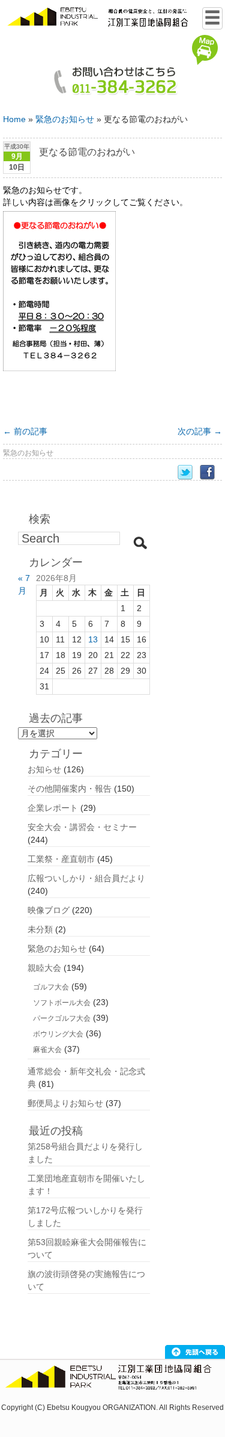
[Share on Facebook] (211, 472)
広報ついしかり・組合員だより (86, 878)
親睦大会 (44, 968)
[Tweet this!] (189, 472)
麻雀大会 (47, 1049)
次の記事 (200, 431)
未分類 (40, 929)
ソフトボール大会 (62, 1003)
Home (14, 119)
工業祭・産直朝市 (61, 859)
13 (93, 639)
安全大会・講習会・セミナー (82, 827)
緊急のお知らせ (64, 119)
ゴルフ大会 (51, 987)
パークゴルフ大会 (62, 1018)
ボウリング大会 (58, 1034)
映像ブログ (49, 910)
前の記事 (25, 431)
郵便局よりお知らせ (65, 1103)
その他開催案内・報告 (70, 788)
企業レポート (53, 808)
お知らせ (44, 769)
